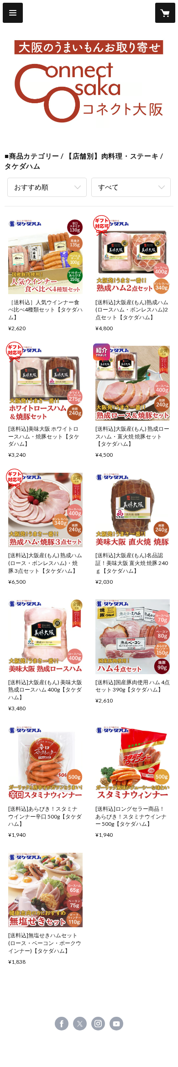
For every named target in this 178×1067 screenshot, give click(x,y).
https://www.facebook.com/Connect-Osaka (61, 1023)
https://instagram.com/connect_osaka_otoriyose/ (98, 1023)
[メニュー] (13, 13)
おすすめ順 (31, 187)
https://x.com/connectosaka (80, 1023)
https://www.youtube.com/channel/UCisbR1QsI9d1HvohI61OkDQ (116, 1023)
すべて (108, 187)
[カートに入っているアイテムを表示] (165, 13)
